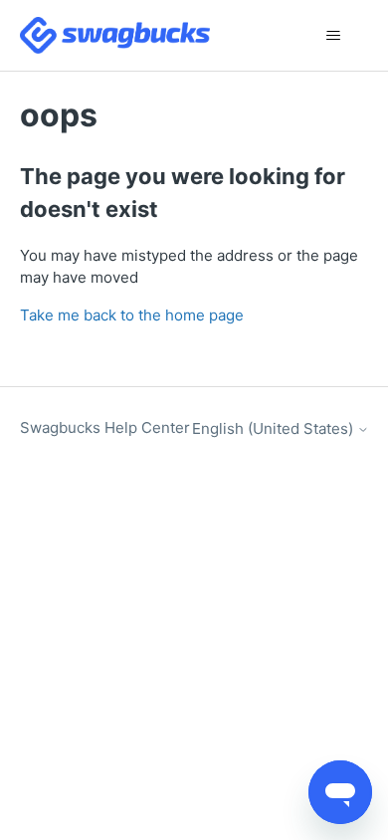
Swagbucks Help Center (105, 427)
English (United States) (274, 428)
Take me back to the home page (132, 315)
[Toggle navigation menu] (333, 36)
